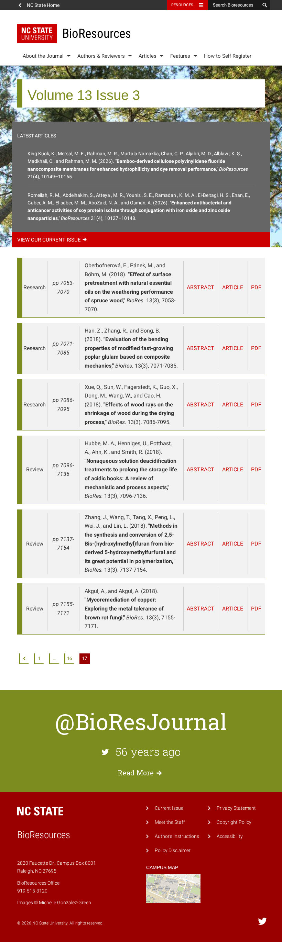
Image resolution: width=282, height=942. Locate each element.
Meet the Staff (170, 822)
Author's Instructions (177, 836)
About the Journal (43, 56)
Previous (24, 658)
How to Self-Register (227, 56)
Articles (147, 56)
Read (136, 772)
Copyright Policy (234, 822)
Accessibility (230, 836)
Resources (182, 5)
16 (69, 658)
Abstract (200, 287)
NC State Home (43, 5)
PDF (256, 287)
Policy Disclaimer (173, 850)
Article (232, 287)
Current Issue (169, 808)
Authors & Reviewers (101, 56)
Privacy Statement (236, 808)
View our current (49, 240)
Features (180, 56)
